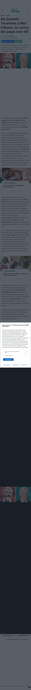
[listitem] (15, 352)
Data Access (15, 364)
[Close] (28, 325)
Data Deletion (7, 364)
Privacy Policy (24, 364)
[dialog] (15, 345)
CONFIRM (8, 359)
